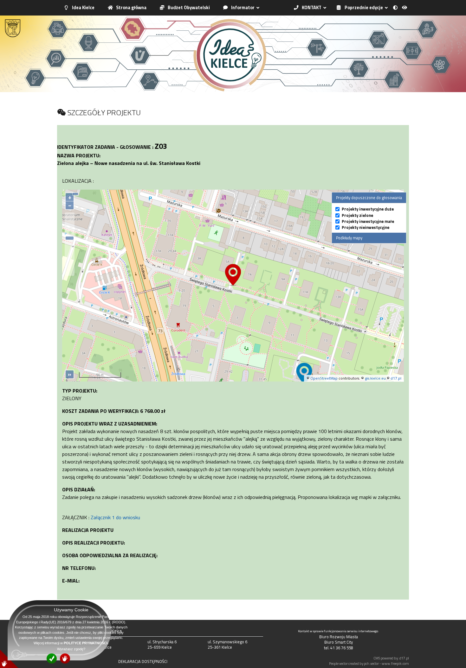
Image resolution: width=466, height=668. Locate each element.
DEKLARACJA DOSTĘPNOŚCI (142, 661)
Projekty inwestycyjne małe (368, 221)
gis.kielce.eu (375, 378)
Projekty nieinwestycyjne (365, 227)
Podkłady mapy (349, 238)
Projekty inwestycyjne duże (368, 209)
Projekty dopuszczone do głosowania (369, 197)
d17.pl (396, 378)
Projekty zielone (357, 215)
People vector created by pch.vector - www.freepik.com (369, 663)
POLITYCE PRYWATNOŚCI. (86, 643)
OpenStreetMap (324, 378)
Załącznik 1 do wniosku (115, 517)
